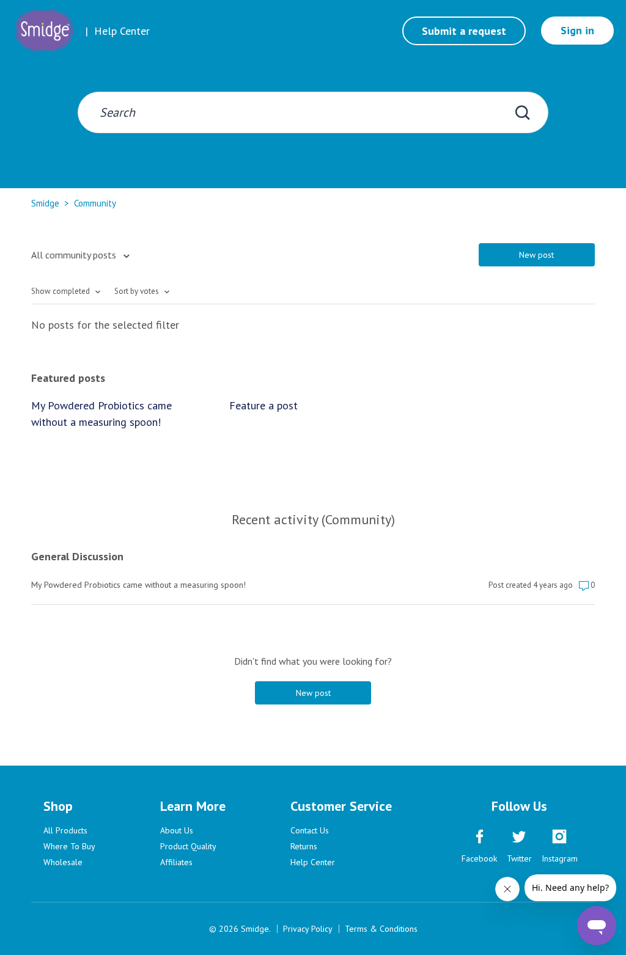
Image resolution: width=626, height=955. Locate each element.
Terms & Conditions (381, 928)
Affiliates (176, 862)
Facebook (479, 858)
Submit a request (464, 31)
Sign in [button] (577, 30)
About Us (176, 830)
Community (95, 203)
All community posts (75, 255)
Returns (303, 846)
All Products (65, 830)
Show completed (61, 291)
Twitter (519, 858)
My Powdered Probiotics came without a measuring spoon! (101, 413)
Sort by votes (137, 291)
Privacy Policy (308, 928)
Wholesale (63, 862)
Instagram (560, 858)
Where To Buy (69, 846)
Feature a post (263, 405)
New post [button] (536, 254)
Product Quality (188, 846)
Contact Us (309, 830)
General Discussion (77, 556)
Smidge (45, 203)
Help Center (312, 862)
